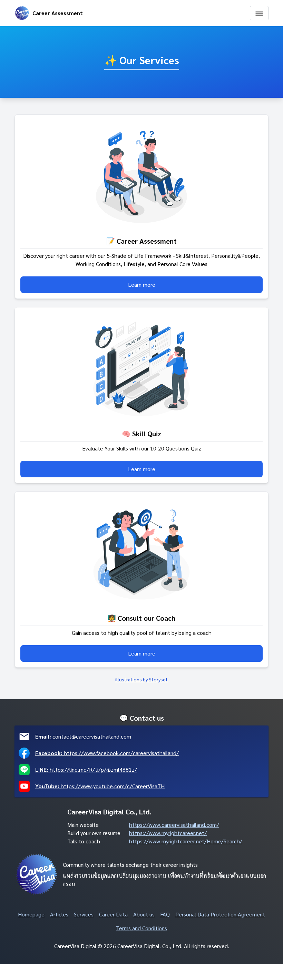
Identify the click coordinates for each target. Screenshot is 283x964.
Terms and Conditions (141, 928)
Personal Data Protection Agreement (220, 914)
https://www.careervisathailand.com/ (174, 824)
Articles (59, 914)
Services (84, 914)
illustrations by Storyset (141, 679)
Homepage (31, 914)
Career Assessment (57, 13)
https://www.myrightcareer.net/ (168, 832)
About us (144, 914)
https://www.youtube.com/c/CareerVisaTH (100, 786)
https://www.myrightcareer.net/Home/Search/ (185, 841)
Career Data (113, 914)
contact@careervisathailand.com (83, 736)
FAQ (165, 914)
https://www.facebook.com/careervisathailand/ (107, 753)
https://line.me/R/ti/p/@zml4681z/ (86, 769)
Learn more (141, 284)
